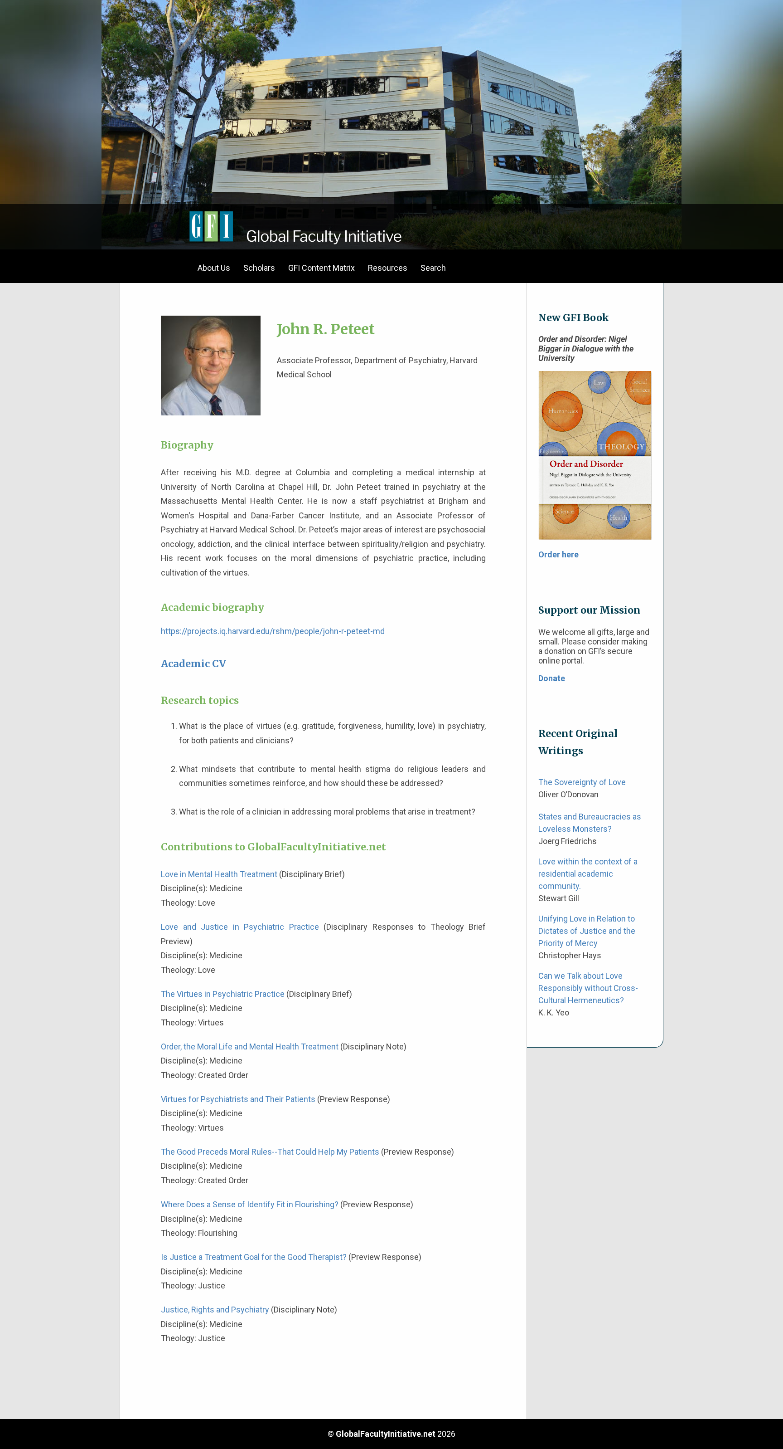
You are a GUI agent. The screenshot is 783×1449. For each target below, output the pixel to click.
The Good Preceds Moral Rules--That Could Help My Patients (270, 1151)
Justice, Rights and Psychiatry (215, 1309)
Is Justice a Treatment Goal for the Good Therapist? (254, 1257)
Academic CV (193, 664)
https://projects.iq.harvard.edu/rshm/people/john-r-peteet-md (273, 631)
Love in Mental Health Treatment (219, 874)
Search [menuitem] (433, 268)
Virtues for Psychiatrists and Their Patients (238, 1099)
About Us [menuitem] (214, 268)
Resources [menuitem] (387, 268)
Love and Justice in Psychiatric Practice (240, 927)
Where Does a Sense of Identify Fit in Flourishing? (249, 1204)
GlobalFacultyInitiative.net (385, 1434)
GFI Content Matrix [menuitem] (321, 268)
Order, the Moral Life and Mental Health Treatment (249, 1046)
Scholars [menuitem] (259, 268)
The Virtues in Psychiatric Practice (223, 994)
